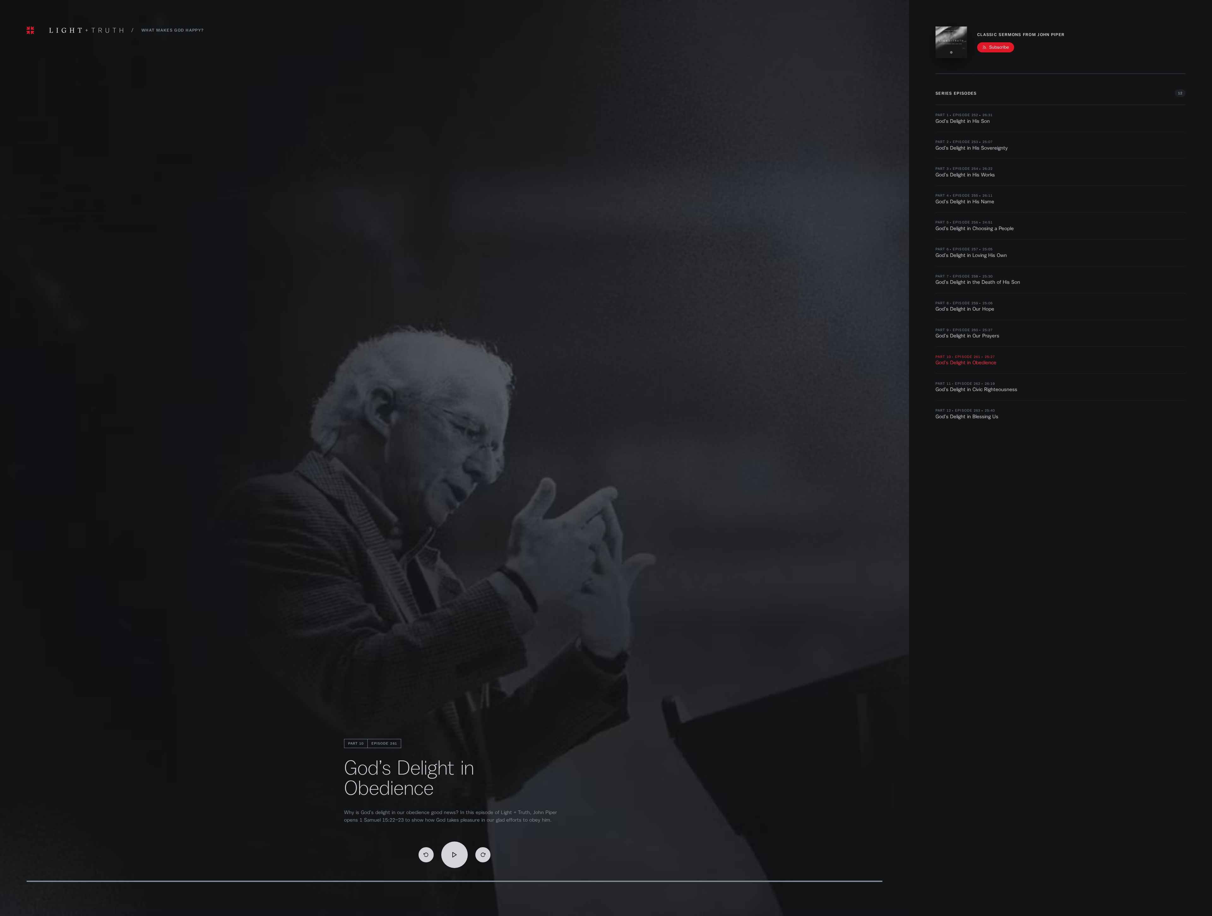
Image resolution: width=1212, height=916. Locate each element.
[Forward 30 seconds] (482, 854)
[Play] (454, 855)
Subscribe (999, 47)
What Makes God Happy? (172, 30)
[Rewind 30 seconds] (426, 854)
